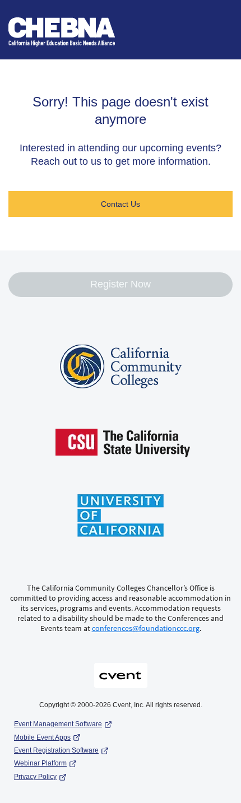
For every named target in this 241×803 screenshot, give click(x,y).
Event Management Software (58, 724)
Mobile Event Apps (42, 737)
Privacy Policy (35, 777)
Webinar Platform (40, 763)
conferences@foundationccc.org (146, 628)
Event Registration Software (56, 750)
